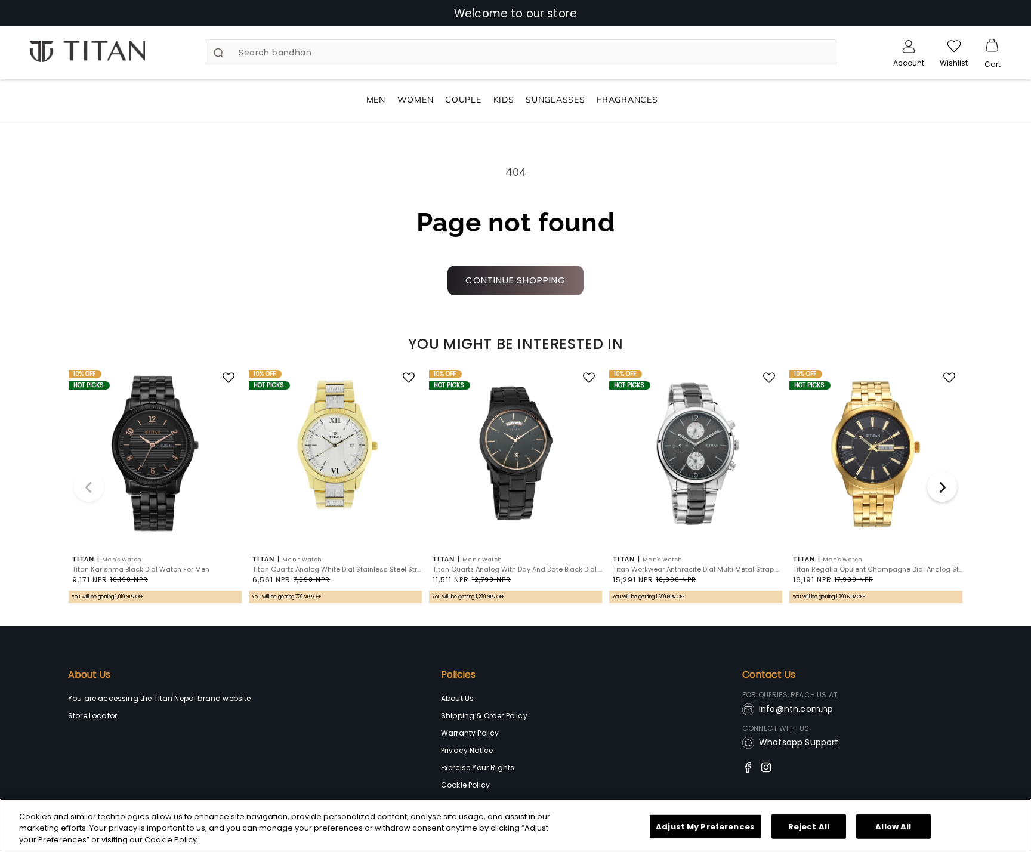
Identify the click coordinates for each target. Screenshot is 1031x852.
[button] (992, 46)
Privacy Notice (467, 750)
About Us (89, 675)
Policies (458, 675)
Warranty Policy (470, 733)
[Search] (218, 52)
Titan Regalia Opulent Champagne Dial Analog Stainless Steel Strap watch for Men (877, 569)
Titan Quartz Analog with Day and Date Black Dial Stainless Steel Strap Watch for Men (517, 569)
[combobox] (521, 51)
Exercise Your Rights (477, 768)
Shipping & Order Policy (484, 716)
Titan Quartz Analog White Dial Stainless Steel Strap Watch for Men (337, 569)
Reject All (808, 826)
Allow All (893, 826)
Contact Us (768, 675)
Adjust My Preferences (705, 826)
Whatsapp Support (799, 742)
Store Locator (92, 716)
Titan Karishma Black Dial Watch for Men (140, 569)
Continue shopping (515, 280)
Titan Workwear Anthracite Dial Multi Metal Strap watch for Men (697, 569)
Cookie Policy (465, 785)
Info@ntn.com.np (796, 709)
